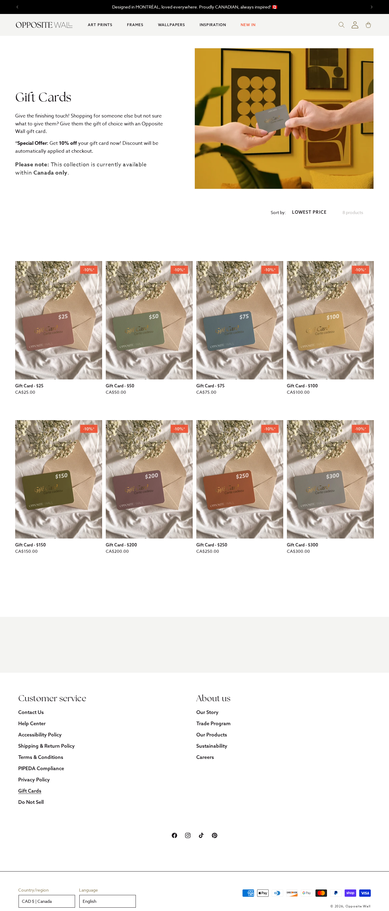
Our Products (211, 734)
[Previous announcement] (17, 7)
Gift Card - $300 (302, 545)
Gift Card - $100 (302, 386)
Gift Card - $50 (120, 386)
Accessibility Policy (40, 734)
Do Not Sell (31, 802)
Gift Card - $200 (121, 545)
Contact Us (31, 712)
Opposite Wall (358, 906)
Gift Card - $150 (30, 545)
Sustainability (211, 745)
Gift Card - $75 (210, 386)
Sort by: (278, 212)
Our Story (207, 712)
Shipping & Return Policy (46, 745)
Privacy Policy (34, 779)
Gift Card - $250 (211, 545)
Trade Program (213, 723)
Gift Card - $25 (29, 386)
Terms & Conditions (40, 757)
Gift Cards (29, 790)
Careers (205, 757)
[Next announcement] (371, 7)
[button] (100, 24)
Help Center (32, 723)
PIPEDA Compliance (41, 768)
